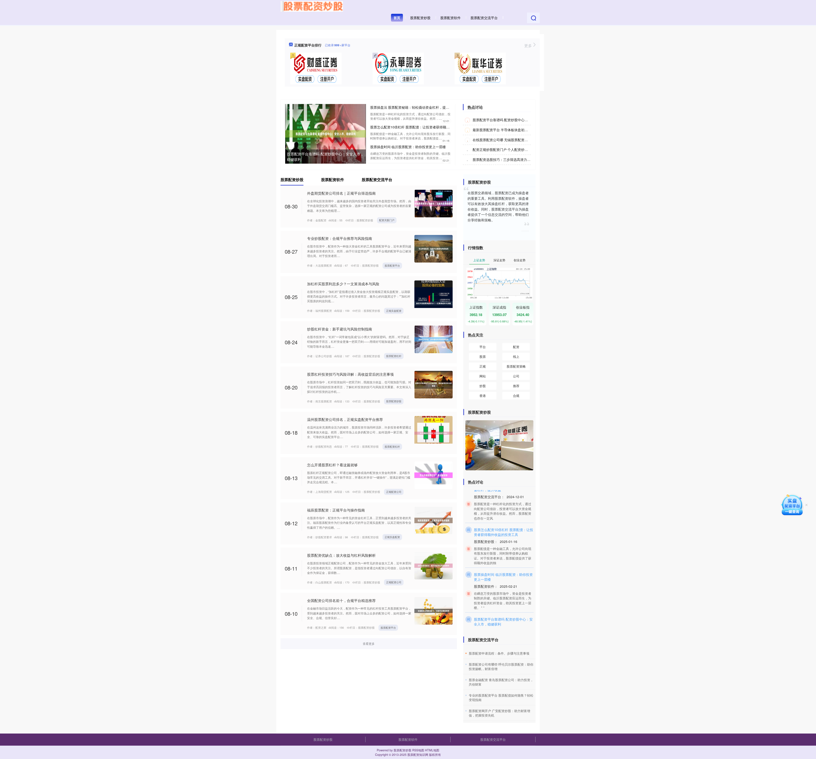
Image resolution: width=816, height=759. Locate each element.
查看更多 (369, 643)
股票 (482, 356)
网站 (482, 376)
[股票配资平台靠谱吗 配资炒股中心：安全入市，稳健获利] (325, 133)
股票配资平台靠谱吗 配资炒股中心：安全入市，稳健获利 (325, 156)
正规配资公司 (393, 491)
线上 (516, 356)
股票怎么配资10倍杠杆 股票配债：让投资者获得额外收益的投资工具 (421, 127)
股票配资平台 (392, 265)
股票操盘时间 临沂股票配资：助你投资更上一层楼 (408, 146)
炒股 (482, 386)
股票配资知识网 (417, 754)
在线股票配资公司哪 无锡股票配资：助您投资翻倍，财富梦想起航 (522, 139)
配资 (516, 346)
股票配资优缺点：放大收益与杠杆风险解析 (341, 555)
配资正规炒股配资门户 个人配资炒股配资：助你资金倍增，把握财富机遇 (527, 149)
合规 (516, 395)
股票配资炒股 (420, 17)
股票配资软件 (450, 17)
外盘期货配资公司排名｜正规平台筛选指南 (341, 193)
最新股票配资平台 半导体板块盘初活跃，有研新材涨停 (514, 129)
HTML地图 (432, 750)
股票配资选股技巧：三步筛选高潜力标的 (503, 159)
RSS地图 (418, 750)
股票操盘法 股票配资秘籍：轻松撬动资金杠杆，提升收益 (413, 107)
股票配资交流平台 (484, 17)
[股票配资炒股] (311, 6)
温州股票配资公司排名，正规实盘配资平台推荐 (345, 419)
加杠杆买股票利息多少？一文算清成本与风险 (343, 283)
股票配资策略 (516, 366)
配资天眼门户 (386, 220)
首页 (397, 17)
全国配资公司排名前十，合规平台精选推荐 (341, 600)
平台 (482, 346)
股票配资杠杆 (393, 356)
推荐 (516, 386)
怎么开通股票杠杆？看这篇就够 (332, 464)
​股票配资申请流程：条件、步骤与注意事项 (499, 653)
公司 (516, 376)
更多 (528, 45)
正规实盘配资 (393, 310)
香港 (482, 395)
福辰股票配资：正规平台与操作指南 (336, 510)
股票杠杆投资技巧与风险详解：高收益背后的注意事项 (350, 374)
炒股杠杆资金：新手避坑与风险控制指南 (339, 329)
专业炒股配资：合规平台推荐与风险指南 (339, 238)
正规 (482, 366)
